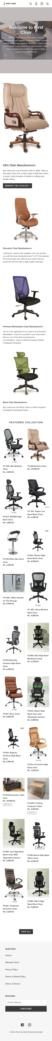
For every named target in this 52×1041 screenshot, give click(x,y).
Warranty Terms (12, 962)
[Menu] (47, 3)
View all (26, 932)
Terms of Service (12, 984)
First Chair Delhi (21, 1032)
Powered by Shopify (35, 1032)
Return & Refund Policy (15, 976)
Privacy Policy (11, 969)
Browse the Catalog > (17, 186)
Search (8, 955)
